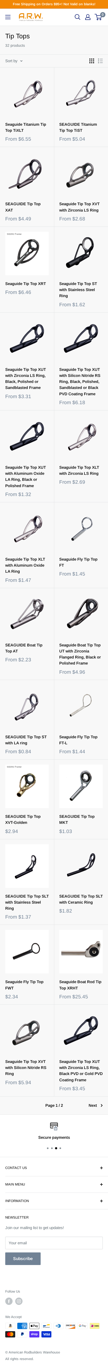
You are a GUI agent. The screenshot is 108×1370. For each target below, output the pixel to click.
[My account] (87, 17)
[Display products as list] (100, 61)
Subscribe (23, 1258)
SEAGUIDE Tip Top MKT (77, 819)
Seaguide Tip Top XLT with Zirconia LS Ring (79, 470)
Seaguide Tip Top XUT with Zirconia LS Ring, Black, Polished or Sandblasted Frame (25, 378)
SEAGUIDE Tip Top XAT (23, 207)
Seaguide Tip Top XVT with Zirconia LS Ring (79, 207)
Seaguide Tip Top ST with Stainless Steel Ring (78, 289)
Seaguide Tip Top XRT (25, 283)
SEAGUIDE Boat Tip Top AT (23, 648)
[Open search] (77, 17)
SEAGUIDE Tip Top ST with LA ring (26, 740)
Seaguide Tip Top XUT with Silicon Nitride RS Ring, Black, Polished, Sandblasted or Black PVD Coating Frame (79, 381)
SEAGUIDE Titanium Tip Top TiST (78, 127)
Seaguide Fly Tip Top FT (78, 562)
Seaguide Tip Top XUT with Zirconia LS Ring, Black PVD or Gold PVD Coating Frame (81, 1070)
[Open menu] (7, 17)
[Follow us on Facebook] (9, 1301)
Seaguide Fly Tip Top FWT (24, 984)
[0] (98, 17)
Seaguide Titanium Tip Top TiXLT (25, 127)
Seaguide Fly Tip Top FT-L (78, 740)
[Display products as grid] (91, 61)
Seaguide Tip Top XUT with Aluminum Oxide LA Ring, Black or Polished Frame (25, 476)
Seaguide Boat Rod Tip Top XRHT (80, 984)
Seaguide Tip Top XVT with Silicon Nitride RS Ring (25, 1067)
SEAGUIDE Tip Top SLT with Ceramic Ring (81, 899)
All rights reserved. (19, 1359)
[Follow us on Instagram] (19, 1301)
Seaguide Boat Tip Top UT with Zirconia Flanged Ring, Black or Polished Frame (80, 654)
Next (93, 1105)
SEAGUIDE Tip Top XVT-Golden (23, 819)
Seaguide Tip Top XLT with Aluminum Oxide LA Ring (25, 565)
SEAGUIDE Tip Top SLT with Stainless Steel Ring (27, 902)
